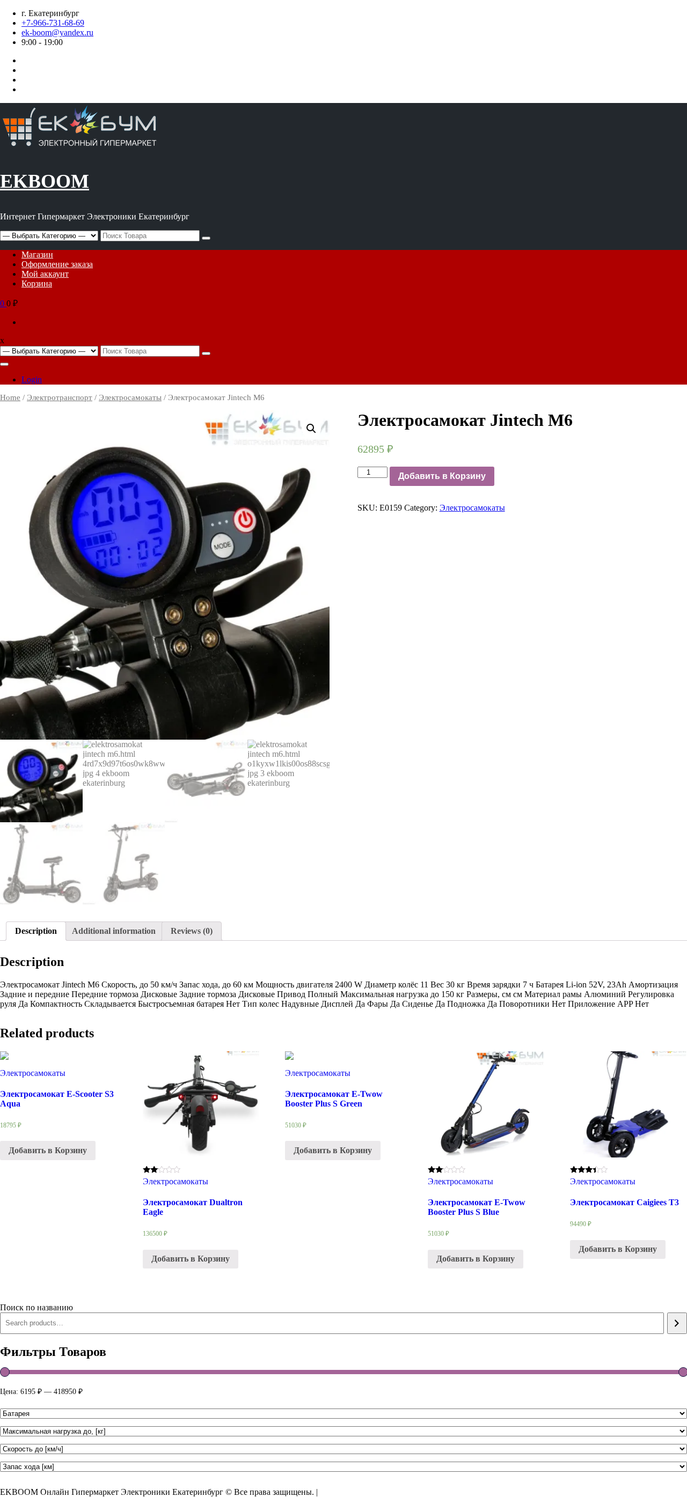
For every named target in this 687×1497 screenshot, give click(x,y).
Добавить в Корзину (442, 476)
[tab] (36, 931)
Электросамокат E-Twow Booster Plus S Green (334, 1098)
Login (31, 379)
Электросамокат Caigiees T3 (624, 1202)
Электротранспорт (59, 397)
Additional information (114, 930)
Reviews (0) (192, 930)
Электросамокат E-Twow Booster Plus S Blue (476, 1207)
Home (10, 397)
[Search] (677, 1323)
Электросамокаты (130, 397)
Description (36, 930)
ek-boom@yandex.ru (57, 32)
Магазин (37, 254)
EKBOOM (44, 181)
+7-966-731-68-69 (52, 22)
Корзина (36, 283)
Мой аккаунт (45, 273)
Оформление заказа (57, 264)
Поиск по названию (36, 1307)
